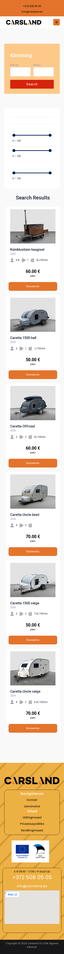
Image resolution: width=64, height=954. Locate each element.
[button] (32, 877)
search (32, 84)
